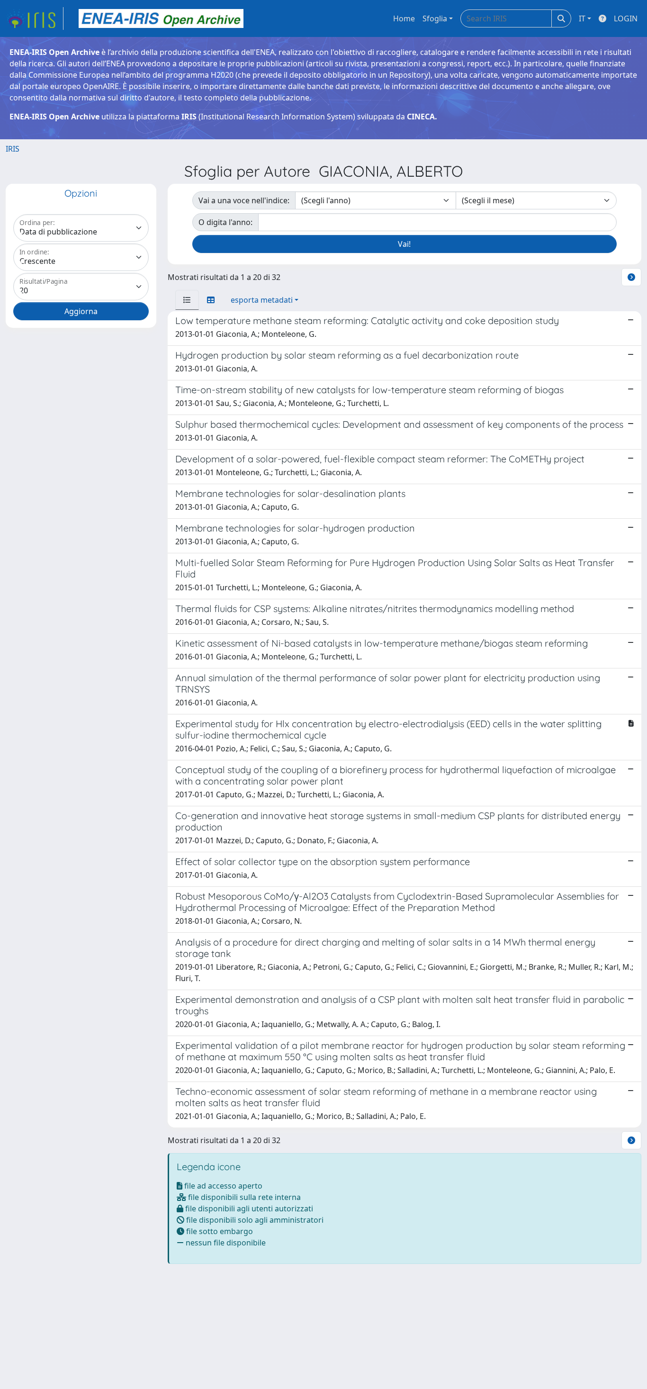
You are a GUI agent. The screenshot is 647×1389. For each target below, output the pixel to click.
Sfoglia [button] (434, 18)
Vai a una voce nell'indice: (243, 200)
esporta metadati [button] (262, 300)
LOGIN (626, 18)
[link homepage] (34, 18)
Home (404, 18)
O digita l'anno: (225, 222)
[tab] (187, 300)
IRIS (12, 149)
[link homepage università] (161, 18)
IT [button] (582, 18)
